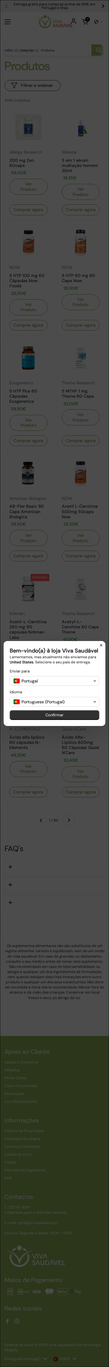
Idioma (16, 692)
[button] (54, 681)
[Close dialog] (101, 645)
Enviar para (20, 671)
